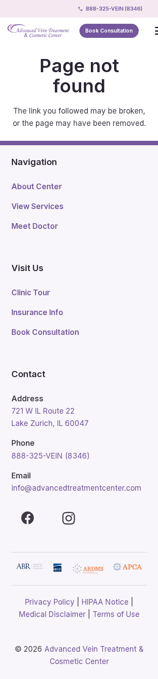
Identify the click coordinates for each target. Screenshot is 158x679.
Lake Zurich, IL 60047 (50, 423)
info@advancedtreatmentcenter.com (76, 488)
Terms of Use (116, 614)
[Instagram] (68, 518)
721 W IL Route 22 (43, 411)
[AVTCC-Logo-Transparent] (38, 30)
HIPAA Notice (105, 602)
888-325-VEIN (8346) (50, 455)
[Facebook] (27, 518)
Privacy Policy (50, 602)
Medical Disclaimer (52, 614)
